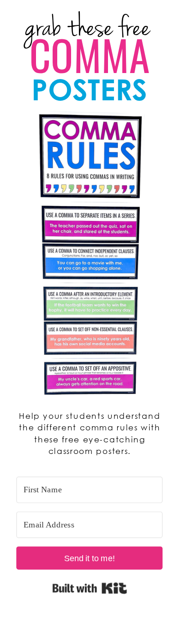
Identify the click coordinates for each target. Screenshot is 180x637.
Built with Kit (89, 588)
